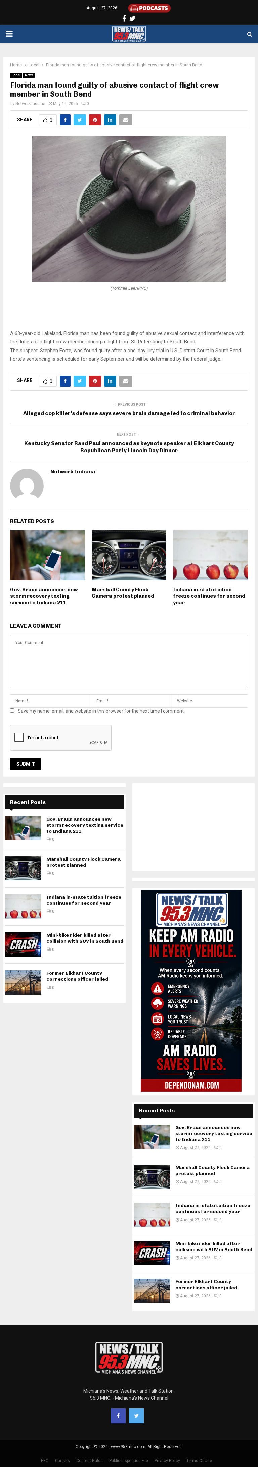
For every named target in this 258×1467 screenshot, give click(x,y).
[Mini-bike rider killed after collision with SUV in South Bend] (23, 944)
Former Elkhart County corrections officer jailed (77, 976)
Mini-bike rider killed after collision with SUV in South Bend (84, 938)
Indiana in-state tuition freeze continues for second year (209, 596)
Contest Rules (89, 1460)
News (29, 75)
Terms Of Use (199, 1460)
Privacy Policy (167, 1460)
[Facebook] (118, 1415)
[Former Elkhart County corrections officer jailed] (23, 982)
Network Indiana (30, 103)
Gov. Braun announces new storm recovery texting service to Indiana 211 (44, 596)
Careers (62, 1460)
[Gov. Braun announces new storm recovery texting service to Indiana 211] (23, 828)
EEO (45, 1460)
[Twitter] (136, 1415)
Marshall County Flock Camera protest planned (123, 593)
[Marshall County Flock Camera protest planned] (23, 868)
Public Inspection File (128, 1460)
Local (16, 75)
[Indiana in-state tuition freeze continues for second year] (23, 906)
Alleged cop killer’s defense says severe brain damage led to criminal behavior (129, 413)
